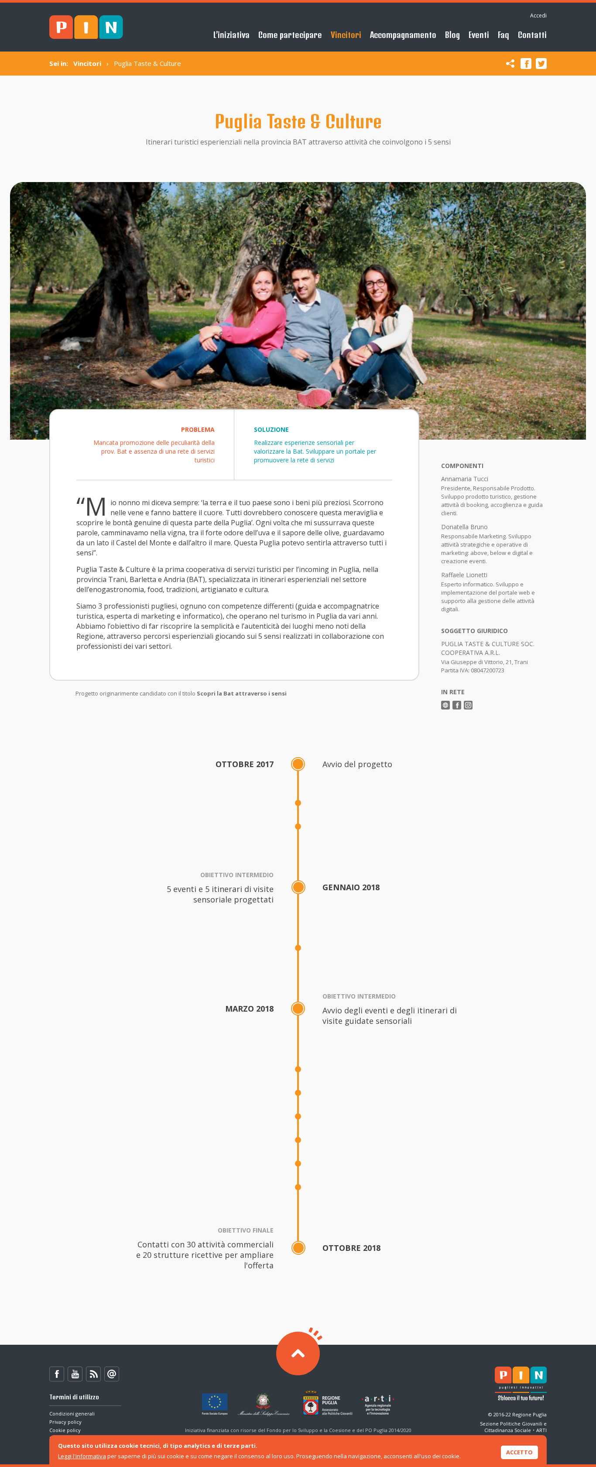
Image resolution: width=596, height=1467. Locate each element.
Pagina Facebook (456, 705)
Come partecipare (290, 35)
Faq (503, 35)
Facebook (526, 63)
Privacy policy (65, 1422)
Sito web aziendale (445, 705)
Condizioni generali (72, 1413)
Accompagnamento (403, 35)
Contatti (532, 35)
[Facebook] (56, 1374)
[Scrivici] (111, 1374)
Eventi (479, 35)
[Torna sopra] (298, 1353)
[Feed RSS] (93, 1374)
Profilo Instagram (468, 705)
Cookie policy (65, 1430)
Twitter (541, 63)
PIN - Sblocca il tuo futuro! (86, 27)
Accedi (538, 15)
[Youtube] (75, 1374)
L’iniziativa (231, 35)
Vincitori (346, 35)
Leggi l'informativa (82, 1456)
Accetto (519, 1452)
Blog (452, 35)
